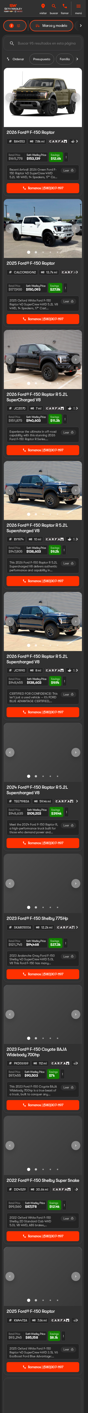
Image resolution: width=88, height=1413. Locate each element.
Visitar (43, 13)
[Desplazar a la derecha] (81, 26)
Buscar (54, 13)
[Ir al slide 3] (43, 252)
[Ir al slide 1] (39, 121)
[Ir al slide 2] (46, 121)
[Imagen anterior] (9, 97)
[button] (43, 8)
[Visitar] (43, 6)
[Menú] (78, 6)
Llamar (65, 13)
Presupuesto (41, 59)
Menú (78, 13)
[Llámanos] (64, 6)
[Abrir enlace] (57, 141)
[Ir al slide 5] (57, 252)
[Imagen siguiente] (75, 97)
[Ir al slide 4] (50, 252)
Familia (65, 59)
